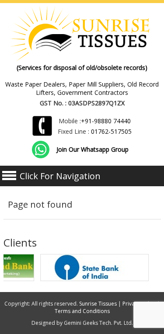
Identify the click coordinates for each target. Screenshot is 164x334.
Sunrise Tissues (98, 303)
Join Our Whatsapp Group (92, 149)
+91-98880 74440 (106, 121)
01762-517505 (111, 131)
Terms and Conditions (82, 311)
